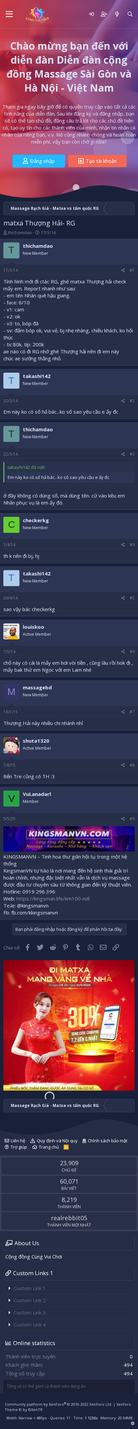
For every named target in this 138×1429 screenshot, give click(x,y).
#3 (132, 454)
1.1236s (91, 1417)
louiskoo (33, 626)
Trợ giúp (19, 1147)
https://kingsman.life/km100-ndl (52, 898)
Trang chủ (49, 1147)
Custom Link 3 (30, 1312)
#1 (132, 270)
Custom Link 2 (30, 1300)
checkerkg (36, 520)
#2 (132, 401)
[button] (9, 14)
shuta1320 (36, 740)
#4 (132, 544)
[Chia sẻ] (123, 270)
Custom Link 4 (30, 1324)
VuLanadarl (37, 794)
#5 (132, 598)
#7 (132, 712)
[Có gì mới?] (116, 14)
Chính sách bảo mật (107, 1141)
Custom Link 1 (30, 1288)
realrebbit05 (69, 1218)
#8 (132, 765)
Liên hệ (18, 1141)
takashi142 (37, 376)
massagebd (37, 687)
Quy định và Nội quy (57, 1141)
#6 (132, 651)
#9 (132, 819)
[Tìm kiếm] (130, 14)
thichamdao (20, 232)
